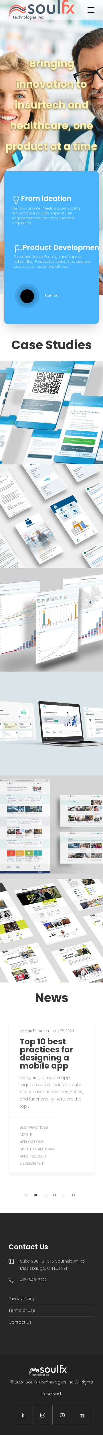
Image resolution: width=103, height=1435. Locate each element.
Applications (26, 417)
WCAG (74, 846)
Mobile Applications (70, 417)
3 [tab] (45, 1195)
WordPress (56, 943)
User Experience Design (45, 846)
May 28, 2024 (63, 1030)
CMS (40, 943)
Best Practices (34, 1127)
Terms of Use (22, 1310)
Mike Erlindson (37, 1030)
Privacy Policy (22, 1298)
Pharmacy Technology (51, 528)
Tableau (73, 632)
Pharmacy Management (41, 424)
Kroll (44, 417)
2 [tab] (35, 1195)
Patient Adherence (71, 521)
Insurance (33, 632)
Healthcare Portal (36, 732)
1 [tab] (26, 1195)
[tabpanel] (51, 1095)
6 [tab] (73, 1195)
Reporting (54, 632)
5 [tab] (64, 1195)
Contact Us (20, 1322)
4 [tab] (54, 1195)
